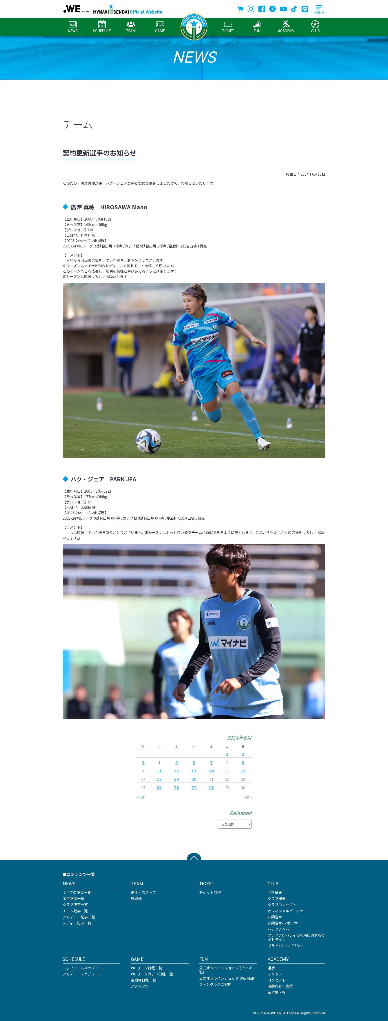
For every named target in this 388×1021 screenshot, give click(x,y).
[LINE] (305, 8)
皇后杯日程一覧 (143, 980)
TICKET (228, 31)
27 (194, 787)
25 (159, 787)
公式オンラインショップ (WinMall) (227, 978)
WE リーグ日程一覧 (146, 967)
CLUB (315, 31)
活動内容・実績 (280, 986)
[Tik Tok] (294, 8)
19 (176, 779)
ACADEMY (286, 31)
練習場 (136, 898)
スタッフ (275, 974)
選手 (271, 967)
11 (159, 771)
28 (211, 787)
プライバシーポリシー (286, 945)
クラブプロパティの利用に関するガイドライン (296, 937)
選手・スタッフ (143, 892)
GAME (160, 31)
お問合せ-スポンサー (284, 923)
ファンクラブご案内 (215, 984)
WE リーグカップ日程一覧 (152, 974)
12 (176, 771)
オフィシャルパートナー (287, 910)
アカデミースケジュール (82, 974)
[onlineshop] (240, 8)
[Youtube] (283, 8)
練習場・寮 (277, 992)
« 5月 (140, 797)
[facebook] (261, 8)
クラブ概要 (277, 898)
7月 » (247, 797)
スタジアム (140, 986)
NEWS (73, 31)
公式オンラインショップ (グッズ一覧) (227, 970)
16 (243, 771)
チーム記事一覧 (75, 910)
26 (176, 787)
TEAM (131, 31)
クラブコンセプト (282, 904)
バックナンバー (280, 929)
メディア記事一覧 (77, 923)
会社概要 (275, 892)
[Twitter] (272, 8)
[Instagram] (251, 8)
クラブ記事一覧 (75, 904)
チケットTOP (210, 892)
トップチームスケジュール (84, 967)
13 (194, 771)
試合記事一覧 (73, 898)
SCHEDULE (102, 31)
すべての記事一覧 (77, 892)
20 (194, 779)
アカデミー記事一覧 (79, 917)
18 (159, 779)
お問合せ (275, 917)
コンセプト (277, 980)
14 (211, 771)
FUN (257, 31)
